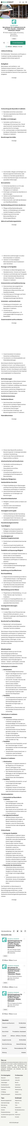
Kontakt (17, 1117)
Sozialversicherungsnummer (7, 1114)
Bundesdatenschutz (20, 1109)
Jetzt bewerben (18, 42)
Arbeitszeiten (18, 1094)
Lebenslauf (17, 1084)
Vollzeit (14, 38)
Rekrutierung (4, 1105)
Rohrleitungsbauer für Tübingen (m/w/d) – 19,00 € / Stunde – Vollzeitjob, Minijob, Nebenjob (15, 944)
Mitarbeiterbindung (5, 1112)
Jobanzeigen (4, 1082)
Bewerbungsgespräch (6, 1100)
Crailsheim (23, 1027)
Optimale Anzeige (5, 1102)
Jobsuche (17, 1080)
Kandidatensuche (5, 1080)
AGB (16, 1112)
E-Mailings (3, 1092)
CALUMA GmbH (14, 25)
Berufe (16, 1082)
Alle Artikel (3, 1117)
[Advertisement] (14, 92)
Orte (16, 1105)
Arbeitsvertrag (18, 1089)
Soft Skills (3, 1107)
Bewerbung (18, 1087)
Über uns (17, 1102)
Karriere (3, 1109)
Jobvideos (3, 1089)
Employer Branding (5, 1087)
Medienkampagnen (5, 1094)
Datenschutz (18, 1107)
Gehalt (16, 1092)
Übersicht (3, 1077)
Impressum (17, 1114)
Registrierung (18, 1100)
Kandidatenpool (5, 1084)
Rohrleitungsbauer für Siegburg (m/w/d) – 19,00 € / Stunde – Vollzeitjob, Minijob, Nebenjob (15, 997)
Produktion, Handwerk (13, 938)
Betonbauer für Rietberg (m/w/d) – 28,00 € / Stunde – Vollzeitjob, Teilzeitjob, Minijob (14, 971)
